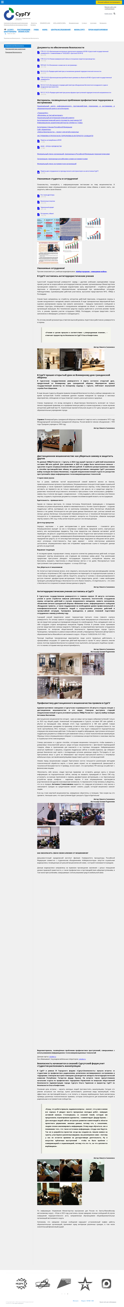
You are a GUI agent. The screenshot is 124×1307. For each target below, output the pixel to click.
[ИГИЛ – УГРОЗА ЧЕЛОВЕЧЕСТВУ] (38, 147)
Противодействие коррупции (15, 49)
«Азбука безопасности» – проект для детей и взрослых (58, 132)
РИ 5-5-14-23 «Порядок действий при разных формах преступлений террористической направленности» (76, 92)
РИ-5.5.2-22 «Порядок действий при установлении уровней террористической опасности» (71, 71)
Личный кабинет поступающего (109, 2)
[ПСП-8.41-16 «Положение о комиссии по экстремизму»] (38, 66)
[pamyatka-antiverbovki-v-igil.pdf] (38, 141)
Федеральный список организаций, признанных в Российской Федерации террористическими (73, 154)
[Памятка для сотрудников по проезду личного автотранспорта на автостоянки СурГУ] (38, 172)
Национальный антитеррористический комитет (55, 118)
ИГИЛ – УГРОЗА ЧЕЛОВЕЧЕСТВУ (51, 146)
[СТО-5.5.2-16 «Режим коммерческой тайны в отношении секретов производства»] (38, 60)
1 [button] (62, 1294)
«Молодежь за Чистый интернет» (50, 115)
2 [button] (65, 1294)
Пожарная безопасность (13, 52)
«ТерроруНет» (42, 113)
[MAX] (92, 1302)
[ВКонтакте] (75, 1302)
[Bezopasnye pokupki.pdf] (38, 202)
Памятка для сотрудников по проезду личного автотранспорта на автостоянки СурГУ (69, 171)
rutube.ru (52, 1057)
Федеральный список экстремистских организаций (56, 164)
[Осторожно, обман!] (38, 214)
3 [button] (68, 1294)
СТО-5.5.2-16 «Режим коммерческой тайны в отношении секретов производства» (68, 59)
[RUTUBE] (88, 1302)
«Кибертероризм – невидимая (88, 271)
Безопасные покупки (48, 201)
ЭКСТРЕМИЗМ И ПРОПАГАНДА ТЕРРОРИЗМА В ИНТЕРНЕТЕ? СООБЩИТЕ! (65, 136)
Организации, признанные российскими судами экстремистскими (62, 159)
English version (108, 13)
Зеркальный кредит (47, 207)
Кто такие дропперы (47, 195)
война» (104, 271)
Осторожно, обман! (47, 213)
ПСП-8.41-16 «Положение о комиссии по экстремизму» (59, 65)
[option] (22, 1283)
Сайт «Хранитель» (44, 129)
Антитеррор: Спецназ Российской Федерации (54, 127)
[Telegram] (83, 1302)
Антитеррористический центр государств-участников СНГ (59, 120)
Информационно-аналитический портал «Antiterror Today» (60, 123)
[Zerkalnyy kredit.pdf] (38, 208)
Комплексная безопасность (12, 38)
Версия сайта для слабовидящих (108, 1302)
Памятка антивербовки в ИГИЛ (51, 140)
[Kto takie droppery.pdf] (38, 196)
